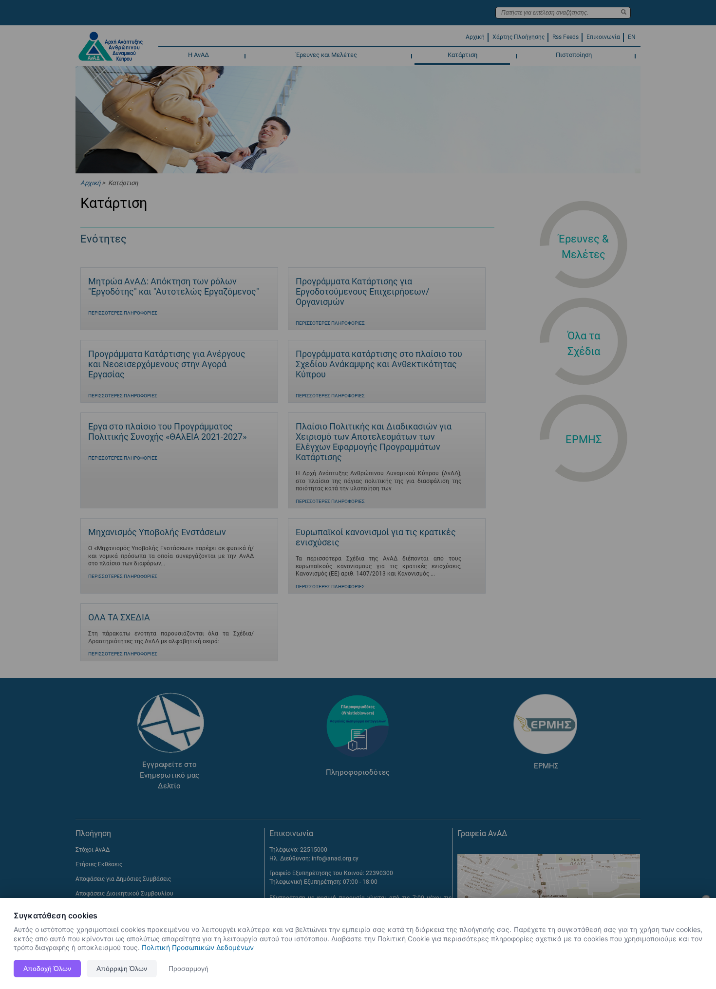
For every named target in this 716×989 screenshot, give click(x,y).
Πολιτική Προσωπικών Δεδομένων (198, 947)
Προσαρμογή (188, 968)
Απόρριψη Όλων (121, 968)
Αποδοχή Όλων (47, 968)
